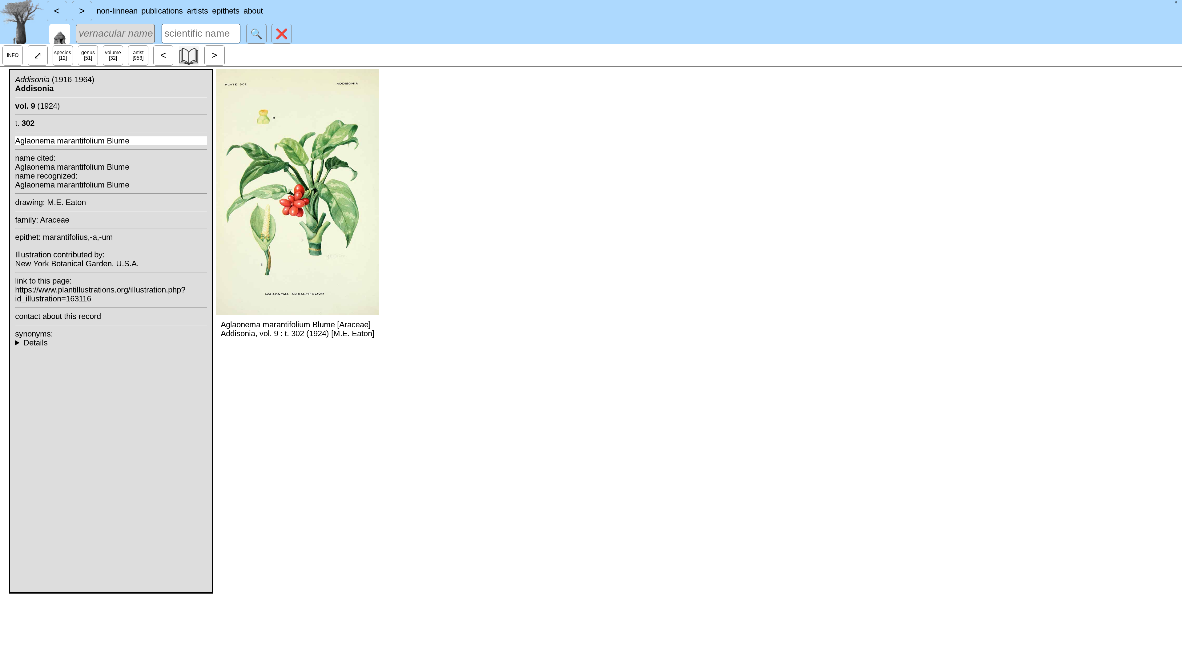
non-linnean (117, 10)
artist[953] (138, 55)
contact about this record (58, 316)
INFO (12, 55)
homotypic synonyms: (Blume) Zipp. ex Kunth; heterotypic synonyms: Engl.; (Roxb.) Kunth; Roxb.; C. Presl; (111, 342)
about (253, 10)
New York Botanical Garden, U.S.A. (77, 263)
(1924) (37, 106)
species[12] (62, 55)
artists (197, 10)
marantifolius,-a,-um (78, 237)
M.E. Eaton (66, 202)
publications (162, 10)
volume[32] (113, 55)
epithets (225, 10)
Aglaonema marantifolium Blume (72, 140)
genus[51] (88, 55)
